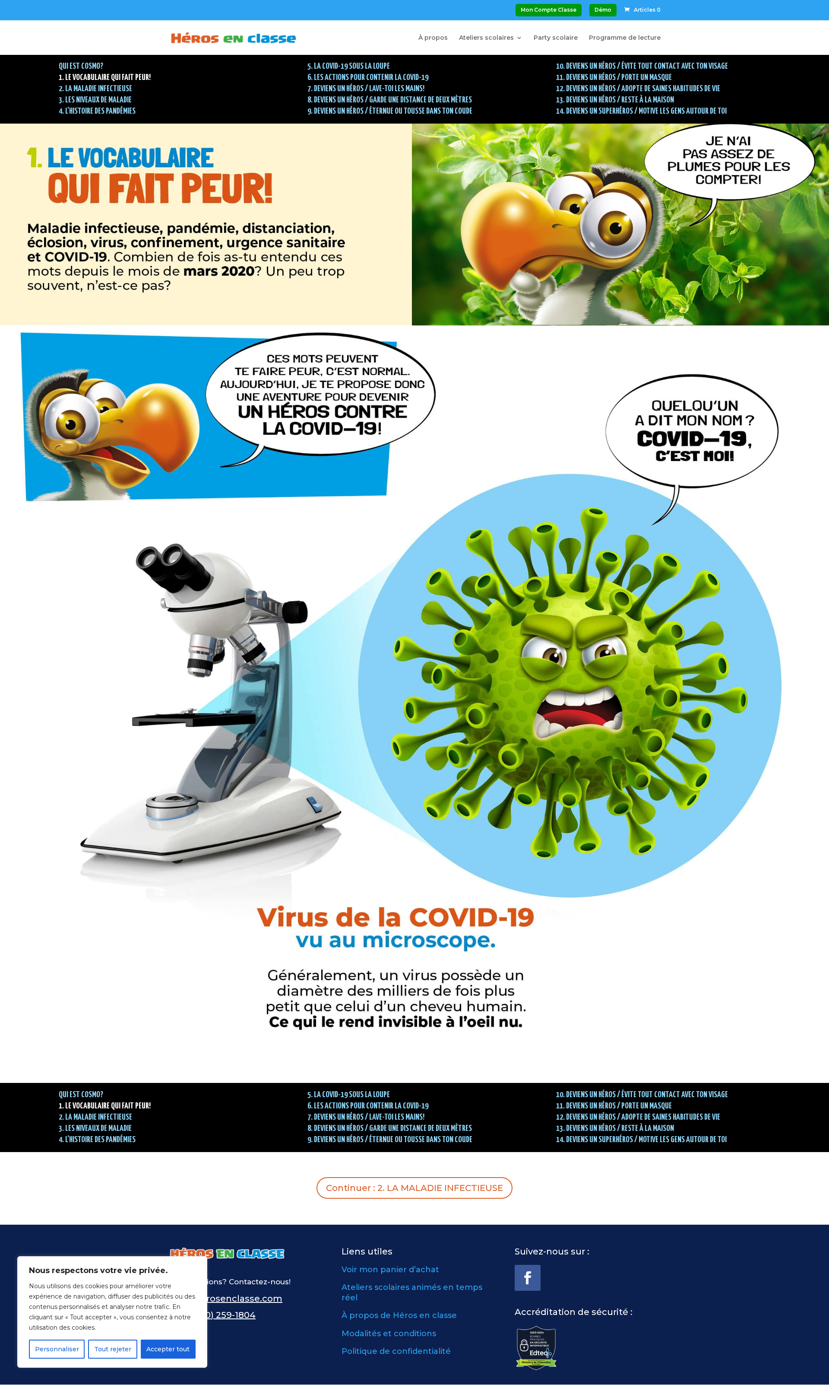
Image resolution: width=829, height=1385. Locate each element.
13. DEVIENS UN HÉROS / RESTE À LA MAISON (615, 100)
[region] (112, 1312)
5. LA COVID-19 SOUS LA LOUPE (348, 66)
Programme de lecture (625, 38)
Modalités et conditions (389, 1333)
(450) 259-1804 (223, 1315)
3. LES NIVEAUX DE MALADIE (95, 100)
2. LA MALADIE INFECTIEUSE (95, 89)
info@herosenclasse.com (225, 1298)
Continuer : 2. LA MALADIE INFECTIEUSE (414, 1188)
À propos (433, 38)
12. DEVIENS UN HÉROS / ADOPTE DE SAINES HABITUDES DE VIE (638, 89)
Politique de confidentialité (396, 1351)
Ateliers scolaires (486, 38)
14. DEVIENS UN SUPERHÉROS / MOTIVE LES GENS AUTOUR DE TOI (641, 111)
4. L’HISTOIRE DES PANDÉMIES (97, 111)
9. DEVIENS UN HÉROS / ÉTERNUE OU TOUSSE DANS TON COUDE (389, 111)
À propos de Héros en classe (399, 1315)
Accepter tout (168, 1349)
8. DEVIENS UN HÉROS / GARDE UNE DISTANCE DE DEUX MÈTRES (389, 100)
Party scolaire (556, 38)
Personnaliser (57, 1349)
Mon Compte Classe (548, 9)
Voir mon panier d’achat (390, 1269)
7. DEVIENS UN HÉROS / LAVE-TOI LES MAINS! (365, 89)
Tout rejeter (112, 1349)
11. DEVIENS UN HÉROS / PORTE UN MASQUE (614, 77)
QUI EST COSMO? (81, 66)
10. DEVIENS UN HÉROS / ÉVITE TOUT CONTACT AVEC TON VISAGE (642, 66)
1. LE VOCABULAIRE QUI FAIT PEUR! (105, 77)
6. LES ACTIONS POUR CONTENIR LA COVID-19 (367, 77)
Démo (603, 9)
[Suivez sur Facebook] (528, 1278)
